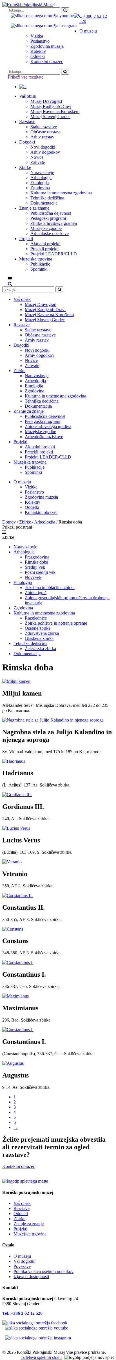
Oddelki (21, 1213)
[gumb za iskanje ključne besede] (65, 72)
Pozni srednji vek (40, 572)
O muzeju (22, 1256)
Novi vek (33, 577)
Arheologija (44, 522)
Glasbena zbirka (39, 638)
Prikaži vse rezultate (25, 77)
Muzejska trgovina (30, 1233)
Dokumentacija (27, 653)
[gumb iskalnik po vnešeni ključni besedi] (59, 289)
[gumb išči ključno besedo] (65, 10)
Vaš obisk (22, 1203)
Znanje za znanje (29, 1223)
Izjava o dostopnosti (31, 1276)
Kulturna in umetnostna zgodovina (44, 613)
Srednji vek (35, 567)
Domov (9, 522)
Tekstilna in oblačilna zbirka (50, 587)
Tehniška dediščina (30, 643)
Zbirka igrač (35, 592)
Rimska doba (36, 562)
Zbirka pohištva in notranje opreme (56, 623)
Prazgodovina (37, 557)
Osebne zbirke (37, 628)
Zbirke (25, 522)
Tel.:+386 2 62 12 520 (22, 1313)
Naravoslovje (25, 546)
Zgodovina (23, 607)
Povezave (22, 1266)
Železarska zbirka (40, 648)
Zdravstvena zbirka (42, 633)
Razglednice (36, 618)
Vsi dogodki (24, 1261)
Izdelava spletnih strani (41, 1357)
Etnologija (23, 582)
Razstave (22, 1208)
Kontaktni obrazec (18, 1166)
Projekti (20, 1228)
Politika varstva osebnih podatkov (43, 1271)
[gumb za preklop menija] (10, 283)
